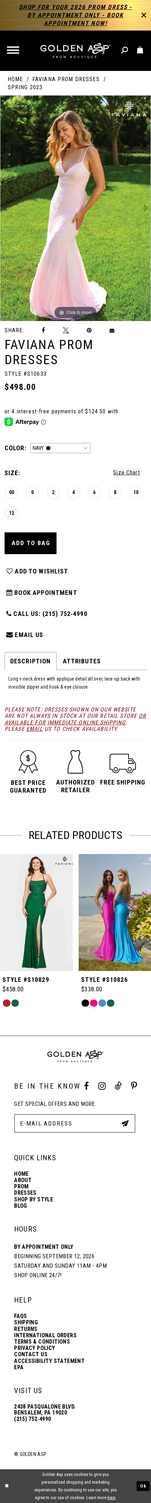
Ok (143, 1486)
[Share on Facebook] (44, 330)
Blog (20, 1206)
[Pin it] (89, 330)
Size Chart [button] (126, 472)
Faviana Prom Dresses (66, 79)
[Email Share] (112, 330)
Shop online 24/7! (38, 1275)
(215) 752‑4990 (32, 1419)
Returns (26, 1329)
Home (15, 79)
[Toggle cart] (140, 50)
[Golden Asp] (75, 51)
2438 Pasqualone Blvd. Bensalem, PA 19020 (45, 1410)
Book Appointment (45, 592)
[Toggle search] (124, 50)
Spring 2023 (25, 87)
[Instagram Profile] (102, 1086)
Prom (21, 1186)
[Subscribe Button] (125, 1123)
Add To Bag (31, 542)
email (34, 729)
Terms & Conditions (42, 1342)
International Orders (45, 1335)
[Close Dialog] (6, 1486)
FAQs (20, 1316)
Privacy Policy (34, 1348)
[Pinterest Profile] (134, 1086)
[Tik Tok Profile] (118, 1086)
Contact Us (30, 1354)
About (23, 1180)
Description (30, 661)
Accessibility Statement (49, 1361)
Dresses (25, 1193)
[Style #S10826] (36, 912)
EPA (19, 1367)
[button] (14, 50)
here (111, 1497)
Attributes (82, 661)
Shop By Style (33, 1199)
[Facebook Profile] (86, 1086)
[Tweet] (66, 330)
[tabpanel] (75, 208)
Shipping (26, 1322)
